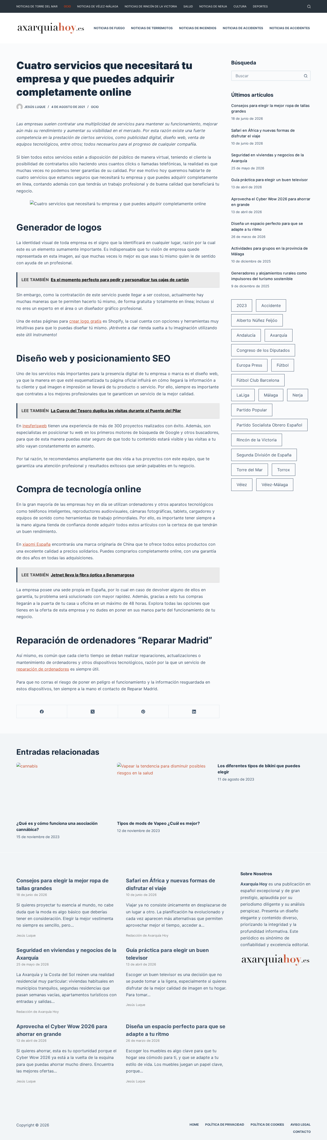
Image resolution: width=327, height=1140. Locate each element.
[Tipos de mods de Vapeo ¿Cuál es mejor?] (163, 789)
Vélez (242, 484)
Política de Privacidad (224, 1124)
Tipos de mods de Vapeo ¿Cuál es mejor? (158, 823)
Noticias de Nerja (213, 6)
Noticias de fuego (109, 28)
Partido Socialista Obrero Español (269, 425)
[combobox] (266, 76)
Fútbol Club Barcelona (258, 380)
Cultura (240, 6)
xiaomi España (36, 544)
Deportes (260, 6)
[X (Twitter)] (92, 711)
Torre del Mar (250, 469)
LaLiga (243, 395)
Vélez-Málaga (275, 484)
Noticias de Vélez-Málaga (97, 6)
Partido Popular (252, 409)
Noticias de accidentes (243, 28)
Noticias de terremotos (152, 28)
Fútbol (283, 365)
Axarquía (278, 335)
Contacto (302, 1131)
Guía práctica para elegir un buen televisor (269, 180)
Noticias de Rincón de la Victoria (151, 6)
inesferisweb (34, 425)
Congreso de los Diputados (263, 350)
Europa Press (249, 365)
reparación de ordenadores (42, 669)
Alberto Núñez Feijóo (257, 320)
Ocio (67, 6)
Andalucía (246, 335)
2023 (242, 305)
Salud (188, 6)
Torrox (283, 469)
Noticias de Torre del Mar (36, 6)
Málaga (271, 395)
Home (194, 1124)
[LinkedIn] (194, 711)
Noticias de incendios (197, 28)
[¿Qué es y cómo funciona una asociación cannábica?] (62, 789)
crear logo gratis (85, 321)
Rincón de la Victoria (257, 439)
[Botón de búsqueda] (305, 75)
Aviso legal (300, 1124)
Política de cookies (267, 1124)
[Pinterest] (143, 711)
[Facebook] (42, 711)
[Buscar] (309, 6)
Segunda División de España (264, 454)
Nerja (298, 395)
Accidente (271, 305)
